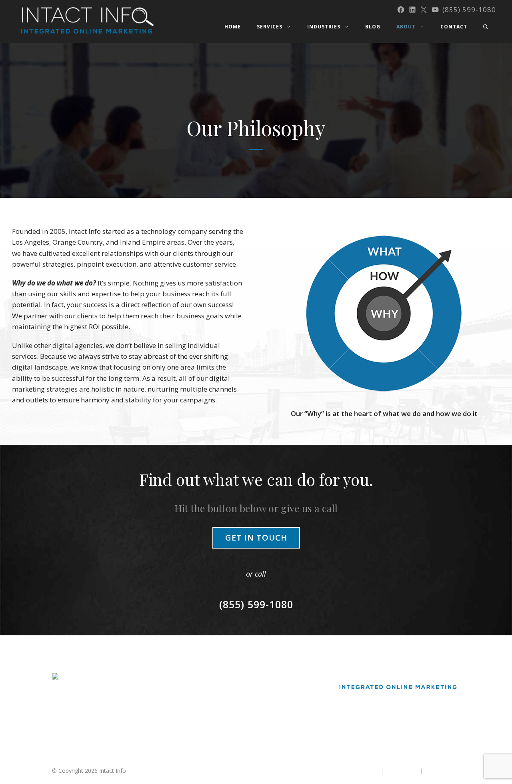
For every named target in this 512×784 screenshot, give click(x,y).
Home (232, 26)
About (406, 26)
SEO (198, 692)
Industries (323, 26)
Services (269, 26)
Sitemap (369, 770)
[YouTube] (420, 714)
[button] (485, 27)
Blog (372, 26)
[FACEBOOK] (401, 9)
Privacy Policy (442, 770)
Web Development (217, 721)
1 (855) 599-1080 (74, 732)
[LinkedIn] (390, 714)
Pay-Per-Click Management (228, 706)
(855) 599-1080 (469, 9)
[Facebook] (374, 714)
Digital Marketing (215, 677)
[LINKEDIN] (412, 9)
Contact (453, 26)
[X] (424, 9)
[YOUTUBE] (435, 9)
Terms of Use (402, 770)
